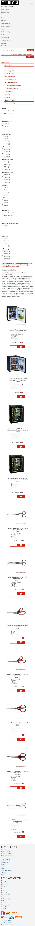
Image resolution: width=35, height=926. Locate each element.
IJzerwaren (4, 29)
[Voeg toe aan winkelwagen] (21, 346)
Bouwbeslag (4, 9)
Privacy (3, 874)
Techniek (3, 46)
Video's (3, 866)
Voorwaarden (4, 872)
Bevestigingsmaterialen (7, 6)
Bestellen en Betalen (6, 854)
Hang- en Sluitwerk (6, 26)
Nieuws (3, 868)
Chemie (3, 15)
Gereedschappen (6, 23)
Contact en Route (5, 852)
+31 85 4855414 (8, 921)
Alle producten (13, 54)
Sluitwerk (3, 43)
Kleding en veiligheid (6, 32)
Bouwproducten (5, 12)
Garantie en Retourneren (7, 856)
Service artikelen (5, 40)
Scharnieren (4, 37)
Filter (29, 57)
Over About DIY (5, 862)
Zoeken (30, 50)
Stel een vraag (5, 850)
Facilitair (3, 20)
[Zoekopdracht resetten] (25, 50)
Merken (3, 864)
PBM (2, 34)
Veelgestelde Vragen (6, 870)
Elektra (3, 18)
